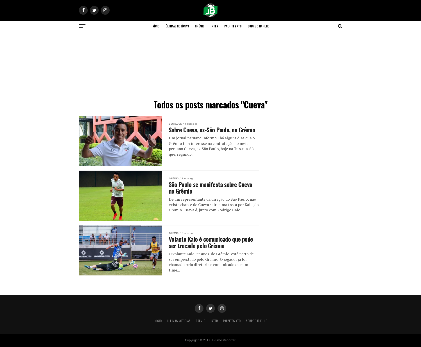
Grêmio (200, 26)
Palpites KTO (233, 26)
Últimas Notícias (177, 26)
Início (155, 26)
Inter (214, 26)
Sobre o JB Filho (258, 26)
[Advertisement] (210, 64)
